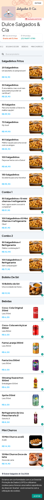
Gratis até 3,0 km (10, 38)
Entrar (38, 3)
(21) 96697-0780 (28, 38)
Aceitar (37, 496)
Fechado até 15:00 (34, 19)
